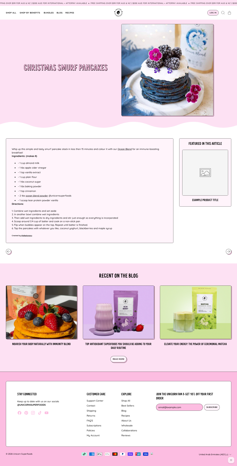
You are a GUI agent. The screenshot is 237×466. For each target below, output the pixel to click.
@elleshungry (26, 236)
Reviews (125, 435)
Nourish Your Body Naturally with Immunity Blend (41, 344)
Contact (91, 405)
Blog (123, 410)
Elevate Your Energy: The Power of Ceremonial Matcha (195, 344)
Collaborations (129, 430)
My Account (93, 435)
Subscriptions (94, 425)
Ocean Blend (125, 149)
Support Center (95, 400)
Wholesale (127, 425)
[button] (223, 12)
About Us (126, 420)
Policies (91, 430)
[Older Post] (8, 251)
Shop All (125, 400)
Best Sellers (127, 405)
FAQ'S (90, 420)
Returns (91, 415)
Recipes (125, 415)
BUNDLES (49, 12)
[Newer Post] (228, 251)
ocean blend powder (37, 195)
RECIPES (69, 12)
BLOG (60, 12)
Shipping (91, 410)
